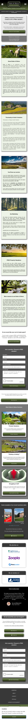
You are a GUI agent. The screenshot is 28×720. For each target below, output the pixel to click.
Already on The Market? (14, 702)
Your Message (5, 369)
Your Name (5, 354)
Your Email (5, 359)
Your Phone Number (7, 364)
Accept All (14, 716)
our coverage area (21, 308)
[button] (25, 4)
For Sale (14, 699)
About (14, 693)
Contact (14, 696)
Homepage (14, 690)
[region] (14, 713)
